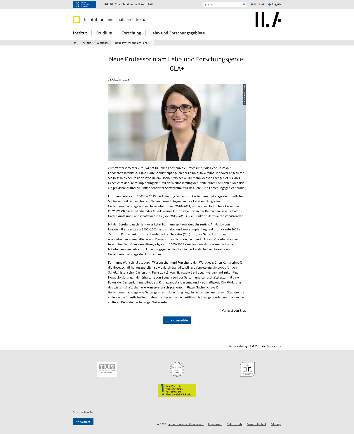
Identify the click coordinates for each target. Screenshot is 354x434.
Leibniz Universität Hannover (186, 424)
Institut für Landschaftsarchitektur (115, 19)
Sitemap (276, 424)
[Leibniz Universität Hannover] (84, 4)
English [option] (276, 4)
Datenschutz (234, 424)
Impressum (215, 424)
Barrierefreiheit (256, 424)
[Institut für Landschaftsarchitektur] (74, 42)
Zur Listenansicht (177, 320)
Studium (104, 33)
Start (244, 4)
